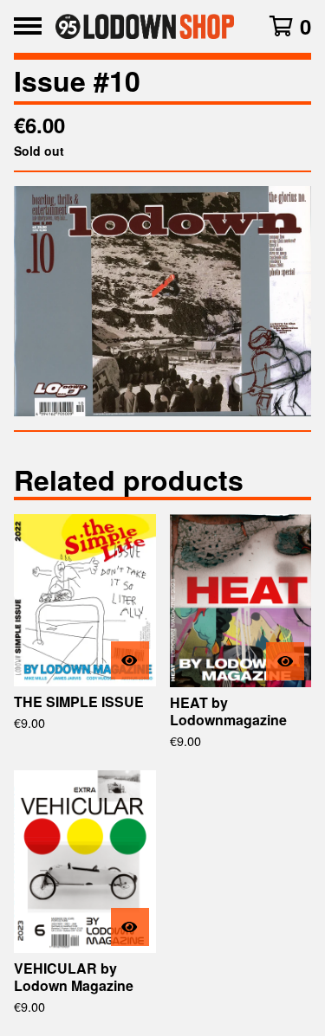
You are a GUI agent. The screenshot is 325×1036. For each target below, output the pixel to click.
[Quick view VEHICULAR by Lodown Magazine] (130, 927)
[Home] (145, 26)
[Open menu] (28, 26)
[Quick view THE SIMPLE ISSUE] (130, 660)
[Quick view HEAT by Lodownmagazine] (285, 661)
